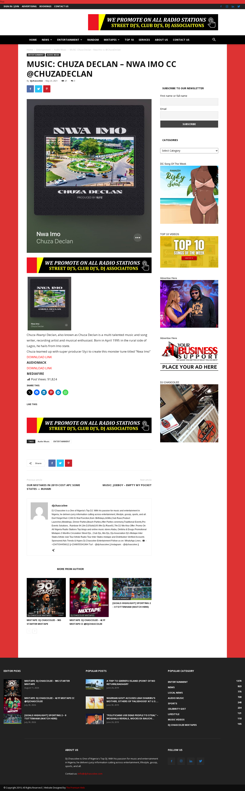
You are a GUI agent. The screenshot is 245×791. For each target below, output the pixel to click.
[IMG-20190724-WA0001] (89, 265)
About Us (161, 39)
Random (93, 39)
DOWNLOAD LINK (39, 357)
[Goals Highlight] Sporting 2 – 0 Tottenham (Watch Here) (45, 717)
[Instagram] (227, 6)
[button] (214, 40)
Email (163, 109)
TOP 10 (129, 39)
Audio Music (60, 49)
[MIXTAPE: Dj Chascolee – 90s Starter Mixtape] (46, 597)
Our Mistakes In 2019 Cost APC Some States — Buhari (53, 487)
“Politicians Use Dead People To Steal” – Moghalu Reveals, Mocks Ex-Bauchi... (132, 717)
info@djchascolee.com (90, 773)
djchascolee (36, 80)
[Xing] (55, 550)
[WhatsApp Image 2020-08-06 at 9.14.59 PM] (189, 252)
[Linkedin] (232, 6)
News (45, 39)
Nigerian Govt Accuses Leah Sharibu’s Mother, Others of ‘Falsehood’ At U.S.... (132, 699)
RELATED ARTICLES (41, 569)
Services (144, 39)
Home (33, 39)
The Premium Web (75, 787)
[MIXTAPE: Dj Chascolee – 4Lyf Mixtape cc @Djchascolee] (89, 597)
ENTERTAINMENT (61, 441)
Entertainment (68, 39)
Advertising (29, 6)
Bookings (45, 6)
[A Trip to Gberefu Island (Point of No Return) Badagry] (95, 684)
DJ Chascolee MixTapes (39, 615)
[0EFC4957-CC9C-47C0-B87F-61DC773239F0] (189, 195)
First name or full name (173, 95)
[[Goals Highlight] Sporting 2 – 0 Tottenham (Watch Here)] (132, 589)
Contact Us (61, 6)
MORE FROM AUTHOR (70, 569)
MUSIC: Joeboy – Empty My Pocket (127, 485)
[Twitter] (238, 6)
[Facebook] (221, 6)
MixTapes (110, 39)
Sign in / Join (11, 6)
